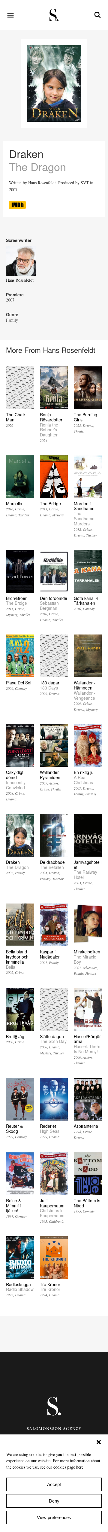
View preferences (54, 1517)
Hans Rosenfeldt (20, 280)
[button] (99, 1442)
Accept (54, 1484)
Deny (54, 1500)
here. (80, 1467)
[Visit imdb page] (17, 207)
